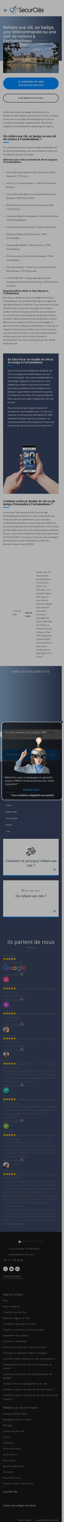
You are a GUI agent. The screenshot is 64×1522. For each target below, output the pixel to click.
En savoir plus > (32, 789)
